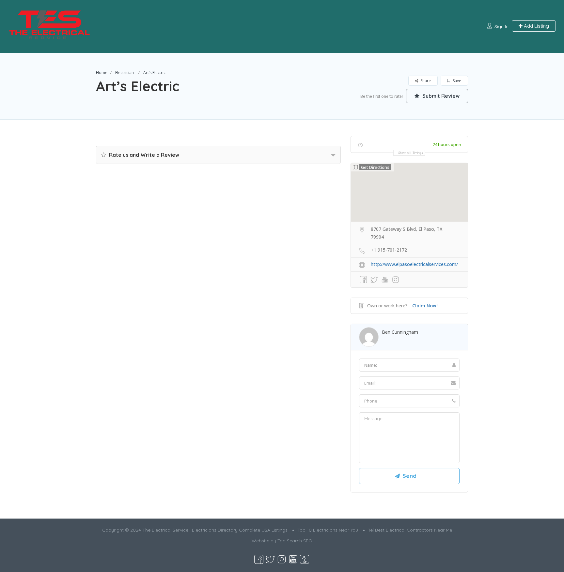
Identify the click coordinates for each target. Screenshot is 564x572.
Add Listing (536, 26)
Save (456, 80)
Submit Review (440, 96)
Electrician (124, 72)
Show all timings (411, 152)
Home (101, 72)
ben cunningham (400, 332)
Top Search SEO (294, 541)
